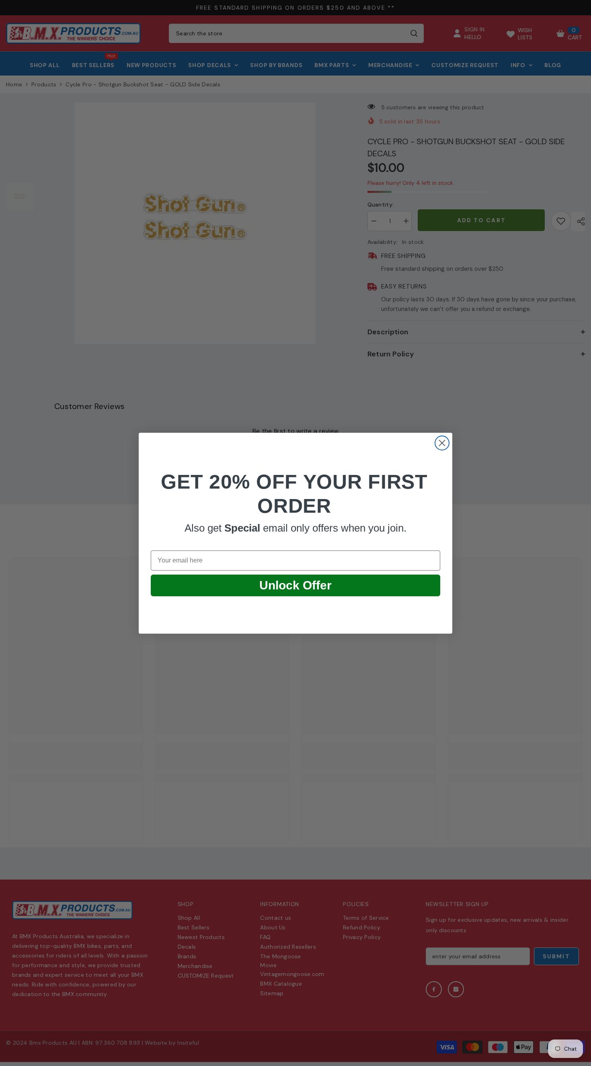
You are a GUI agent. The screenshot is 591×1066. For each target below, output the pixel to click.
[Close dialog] (442, 443)
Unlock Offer (295, 585)
